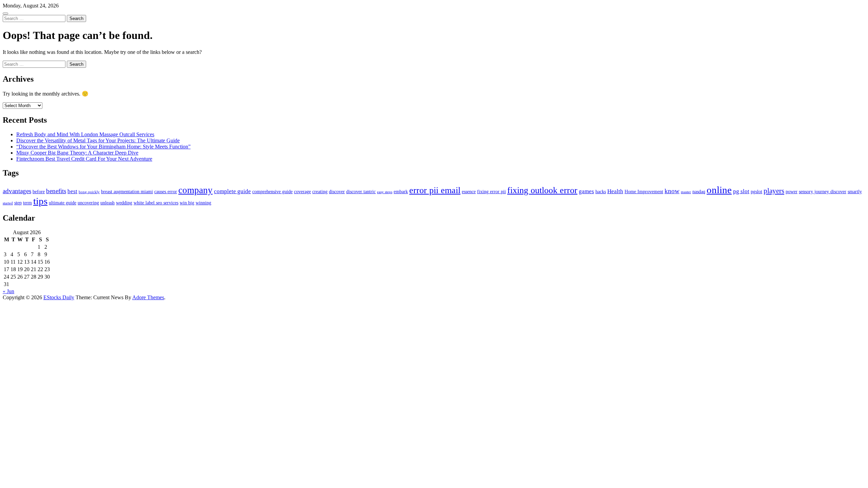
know (672, 191)
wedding (124, 202)
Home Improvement (644, 191)
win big (187, 202)
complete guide (232, 191)
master (686, 192)
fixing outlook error (542, 190)
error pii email (434, 190)
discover (337, 191)
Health (615, 191)
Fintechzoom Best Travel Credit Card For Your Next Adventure (84, 159)
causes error (165, 191)
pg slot (741, 191)
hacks (600, 191)
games (586, 191)
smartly (855, 191)
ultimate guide (62, 202)
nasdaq (698, 191)
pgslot (756, 191)
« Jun (8, 291)
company (195, 190)
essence (469, 191)
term (27, 202)
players (774, 191)
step (18, 202)
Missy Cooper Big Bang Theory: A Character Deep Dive (77, 153)
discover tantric (361, 191)
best (72, 191)
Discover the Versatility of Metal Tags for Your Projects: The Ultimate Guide (98, 140)
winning (203, 202)
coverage (302, 191)
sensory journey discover (822, 191)
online (719, 189)
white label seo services (156, 202)
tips (40, 201)
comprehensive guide (272, 191)
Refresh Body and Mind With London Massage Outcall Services (85, 134)
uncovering (88, 202)
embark (401, 191)
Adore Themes (148, 297)
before (39, 191)
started (8, 203)
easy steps (384, 192)
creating (320, 191)
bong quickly (89, 192)
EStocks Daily (58, 297)
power (791, 191)
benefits (56, 191)
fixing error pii (491, 191)
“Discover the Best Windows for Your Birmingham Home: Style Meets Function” (103, 146)
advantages (17, 191)
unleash (107, 202)
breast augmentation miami (127, 191)
